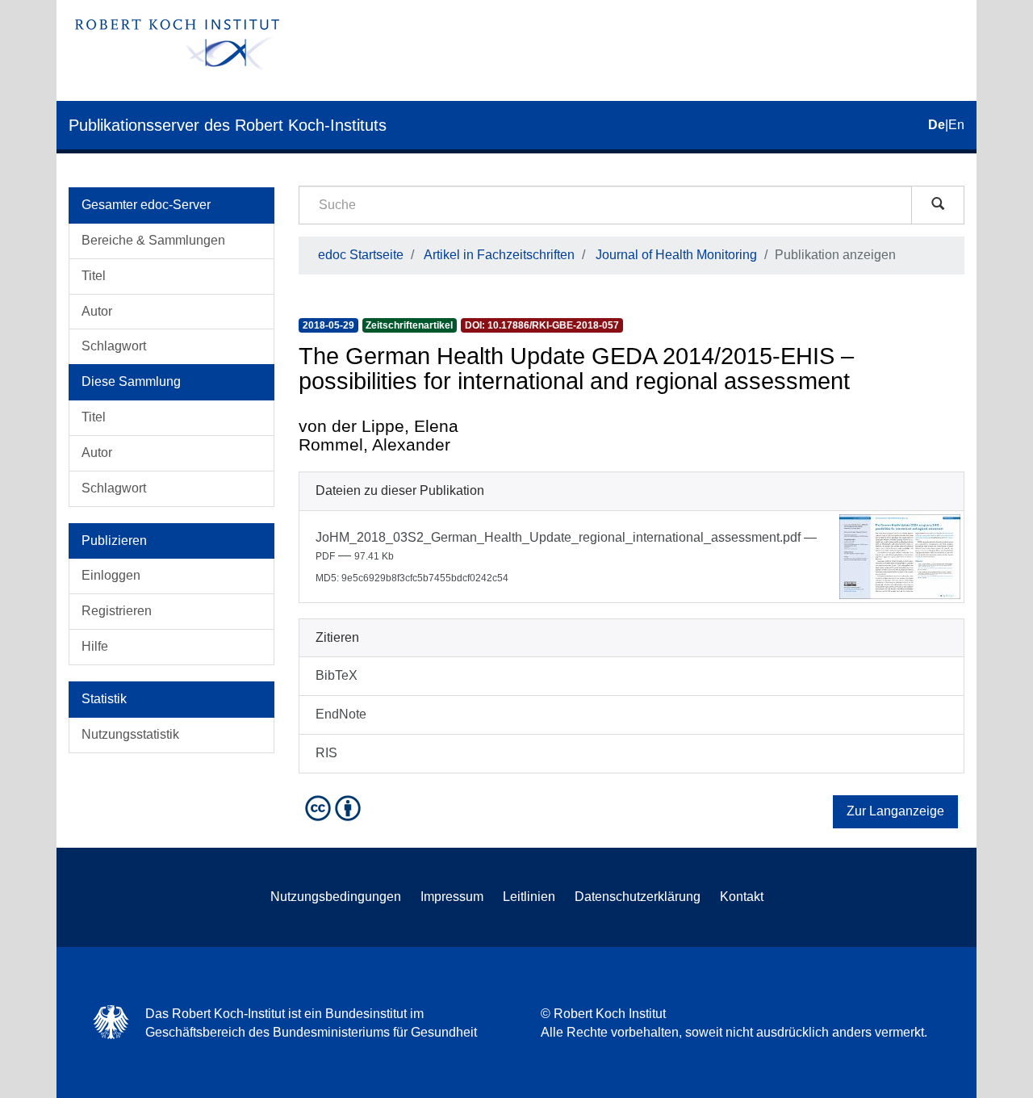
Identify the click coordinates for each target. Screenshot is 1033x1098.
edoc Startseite (361, 255)
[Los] (937, 205)
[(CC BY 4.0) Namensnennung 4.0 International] (335, 807)
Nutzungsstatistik (130, 734)
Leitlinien (529, 896)
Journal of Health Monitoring (676, 255)
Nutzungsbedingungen (335, 896)
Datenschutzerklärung (638, 896)
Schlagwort (114, 346)
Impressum (451, 896)
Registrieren (117, 611)
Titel (94, 276)
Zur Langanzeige (895, 811)
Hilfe (95, 646)
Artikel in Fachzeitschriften (499, 255)
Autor (97, 311)
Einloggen (111, 575)
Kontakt (741, 896)
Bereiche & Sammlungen (153, 240)
